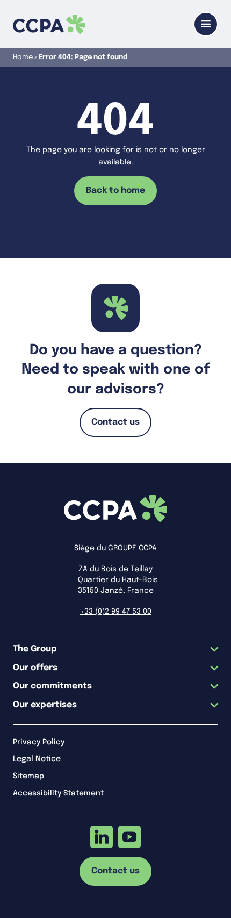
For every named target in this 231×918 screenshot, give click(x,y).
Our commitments (52, 686)
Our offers (35, 667)
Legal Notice (37, 759)
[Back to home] (49, 24)
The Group (35, 649)
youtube (129, 837)
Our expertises (45, 704)
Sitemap (28, 776)
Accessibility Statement (58, 793)
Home (23, 57)
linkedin (101, 837)
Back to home (115, 190)
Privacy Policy (38, 742)
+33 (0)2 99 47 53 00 (115, 611)
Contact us (115, 422)
